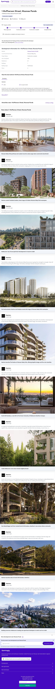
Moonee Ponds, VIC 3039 (14, 5)
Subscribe (27, 685)
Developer (4, 78)
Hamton (4, 82)
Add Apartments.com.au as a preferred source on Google (17, 659)
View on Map (50, 102)
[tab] (4, 78)
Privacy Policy (22, 646)
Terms (18, 646)
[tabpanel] (27, 89)
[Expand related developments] (52, 635)
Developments (4, 5)
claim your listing (19, 42)
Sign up (48, 1)
